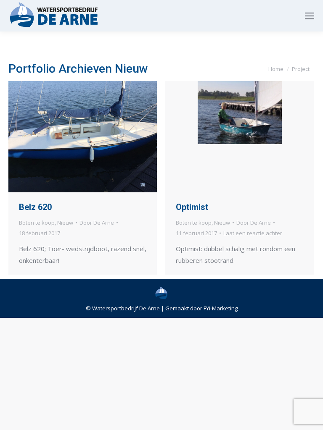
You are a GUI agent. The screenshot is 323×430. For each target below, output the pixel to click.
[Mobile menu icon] (309, 16)
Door (96, 222)
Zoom (71, 136)
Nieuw (65, 222)
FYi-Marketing (221, 308)
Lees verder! (94, 136)
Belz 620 (35, 207)
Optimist (192, 207)
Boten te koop (37, 222)
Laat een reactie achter (252, 233)
